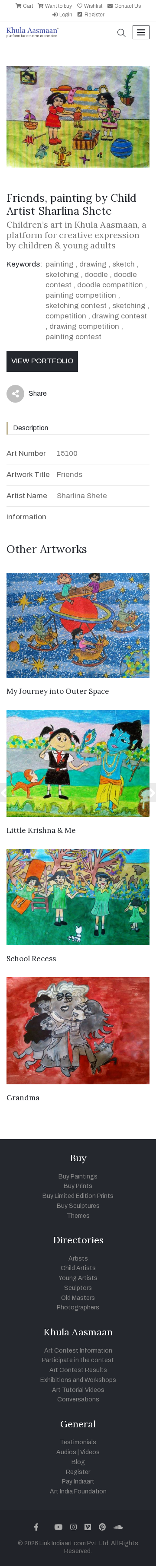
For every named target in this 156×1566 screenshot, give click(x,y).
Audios (66, 1452)
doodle (96, 274)
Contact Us (127, 6)
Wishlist (92, 6)
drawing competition (84, 326)
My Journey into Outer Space (57, 691)
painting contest (73, 337)
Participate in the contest (78, 1360)
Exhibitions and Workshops (78, 1380)
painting (60, 264)
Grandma (22, 1097)
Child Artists (78, 1268)
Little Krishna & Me (41, 830)
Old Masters (78, 1298)
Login (65, 15)
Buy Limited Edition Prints (78, 1196)
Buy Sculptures (78, 1206)
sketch (123, 264)
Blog (78, 1462)
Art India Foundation (78, 1491)
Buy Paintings (78, 1176)
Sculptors (78, 1288)
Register (93, 15)
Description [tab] (30, 428)
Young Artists (78, 1278)
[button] (121, 34)
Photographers (78, 1307)
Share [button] (31, 395)
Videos (90, 1452)
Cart (27, 6)
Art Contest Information (78, 1350)
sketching (62, 274)
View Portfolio (42, 361)
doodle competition (110, 285)
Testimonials (78, 1442)
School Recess (31, 958)
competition (66, 316)
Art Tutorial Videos (78, 1390)
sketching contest (76, 306)
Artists (78, 1258)
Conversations (78, 1399)
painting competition (81, 295)
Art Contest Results (78, 1370)
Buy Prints (78, 1186)
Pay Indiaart (78, 1481)
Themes (78, 1216)
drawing (93, 264)
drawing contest (119, 316)
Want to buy (58, 6)
